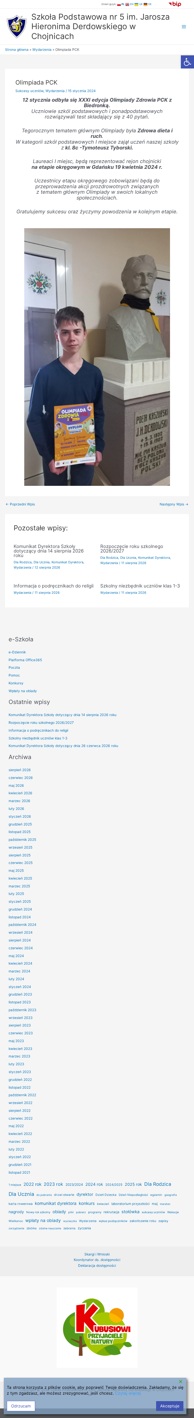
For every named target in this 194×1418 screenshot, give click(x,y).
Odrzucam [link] (21, 1405)
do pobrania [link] (44, 1195)
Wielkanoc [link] (16, 1221)
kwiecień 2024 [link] (20, 963)
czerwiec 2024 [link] (21, 948)
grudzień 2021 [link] (20, 1165)
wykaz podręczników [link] (113, 1221)
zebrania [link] (69, 1228)
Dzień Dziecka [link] (105, 1195)
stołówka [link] (130, 1211)
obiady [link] (59, 1211)
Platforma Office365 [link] (25, 660)
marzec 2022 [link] (19, 1141)
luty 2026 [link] (16, 809)
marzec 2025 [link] (19, 886)
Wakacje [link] (173, 1212)
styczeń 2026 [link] (20, 816)
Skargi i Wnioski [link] (97, 1296)
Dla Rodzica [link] (23, 562)
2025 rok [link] (133, 1184)
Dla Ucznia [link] (42, 562)
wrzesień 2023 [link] (21, 1018)
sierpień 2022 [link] (20, 1111)
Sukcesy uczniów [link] (29, 91)
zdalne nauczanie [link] (50, 1228)
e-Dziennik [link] (17, 652)
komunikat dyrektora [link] (56, 1203)
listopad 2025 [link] (20, 832)
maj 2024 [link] (16, 956)
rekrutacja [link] (111, 1212)
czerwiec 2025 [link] (21, 863)
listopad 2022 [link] (20, 1087)
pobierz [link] (81, 1212)
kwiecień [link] (103, 1204)
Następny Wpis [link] (174, 504)
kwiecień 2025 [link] (20, 878)
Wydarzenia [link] (55, 91)
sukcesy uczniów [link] (153, 1212)
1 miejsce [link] (15, 1185)
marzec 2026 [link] (19, 801)
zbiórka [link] (32, 1228)
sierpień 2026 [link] (20, 770)
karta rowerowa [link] (21, 1204)
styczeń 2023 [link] (20, 1072)
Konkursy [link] (16, 683)
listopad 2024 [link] (20, 917)
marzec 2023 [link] (19, 1056)
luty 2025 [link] (16, 894)
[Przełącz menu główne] (184, 26)
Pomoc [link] (14, 675)
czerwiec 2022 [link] (21, 1118)
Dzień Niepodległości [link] (133, 1195)
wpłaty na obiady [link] (43, 1220)
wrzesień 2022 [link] (20, 1103)
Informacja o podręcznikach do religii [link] (53, 585)
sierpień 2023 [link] (20, 1025)
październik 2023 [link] (22, 1010)
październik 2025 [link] (22, 840)
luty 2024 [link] (16, 979)
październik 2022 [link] (22, 1095)
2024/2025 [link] (114, 1185)
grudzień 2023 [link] (20, 994)
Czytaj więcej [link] (128, 1393)
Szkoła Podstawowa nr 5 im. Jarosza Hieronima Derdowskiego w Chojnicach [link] (100, 26)
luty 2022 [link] (16, 1149)
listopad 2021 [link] (19, 1172)
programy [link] (94, 1212)
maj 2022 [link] (16, 1126)
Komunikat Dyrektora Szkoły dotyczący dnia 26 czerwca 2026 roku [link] (63, 746)
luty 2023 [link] (16, 1064)
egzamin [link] (156, 1195)
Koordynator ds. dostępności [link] (97, 1301)
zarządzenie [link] (16, 1228)
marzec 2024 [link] (19, 971)
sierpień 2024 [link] (20, 940)
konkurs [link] (87, 1203)
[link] (187, 61)
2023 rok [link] (53, 1184)
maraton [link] (165, 1204)
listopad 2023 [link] (20, 1002)
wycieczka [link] (70, 1221)
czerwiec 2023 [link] (21, 1033)
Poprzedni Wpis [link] (20, 504)
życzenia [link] (84, 1228)
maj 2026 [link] (16, 785)
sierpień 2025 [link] (20, 855)
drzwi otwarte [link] (64, 1195)
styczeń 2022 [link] (20, 1157)
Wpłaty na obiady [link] (23, 691)
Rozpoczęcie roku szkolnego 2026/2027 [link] (131, 548)
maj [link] (155, 1204)
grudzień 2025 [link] (20, 824)
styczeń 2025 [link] (20, 901)
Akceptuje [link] (169, 1405)
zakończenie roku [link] (143, 1221)
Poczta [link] (14, 667)
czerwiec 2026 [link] (21, 778)
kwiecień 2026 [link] (20, 793)
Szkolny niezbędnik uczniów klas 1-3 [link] (140, 585)
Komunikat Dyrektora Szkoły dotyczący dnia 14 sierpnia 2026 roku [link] (49, 550)
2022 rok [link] (32, 1184)
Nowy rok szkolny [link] (38, 1212)
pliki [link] (71, 1212)
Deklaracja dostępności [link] (97, 1307)
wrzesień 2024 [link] (21, 932)
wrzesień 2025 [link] (20, 847)
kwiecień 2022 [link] (20, 1134)
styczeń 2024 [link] (20, 987)
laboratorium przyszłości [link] (130, 1204)
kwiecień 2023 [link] (20, 1049)
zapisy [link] (163, 1221)
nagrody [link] (16, 1211)
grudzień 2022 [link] (20, 1080)
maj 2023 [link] (16, 1041)
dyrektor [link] (85, 1194)
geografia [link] (170, 1195)
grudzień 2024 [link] (20, 909)
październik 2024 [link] (22, 925)
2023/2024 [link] (74, 1185)
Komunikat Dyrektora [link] (67, 562)
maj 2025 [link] (16, 871)
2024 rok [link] (94, 1184)
